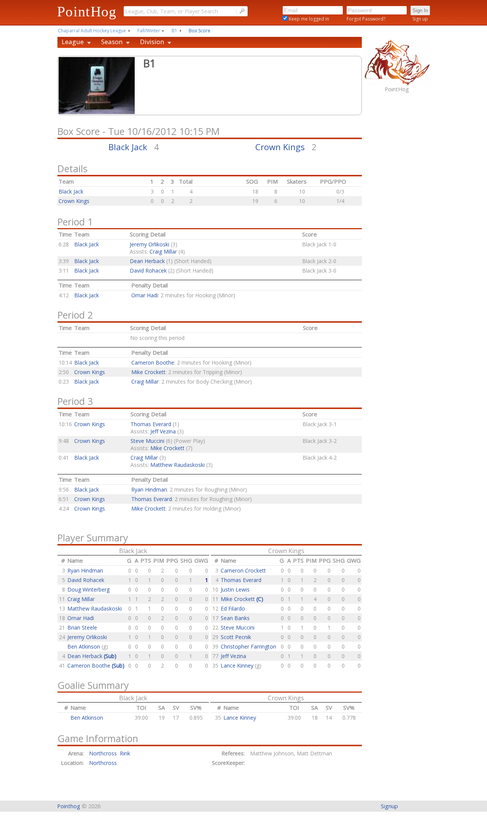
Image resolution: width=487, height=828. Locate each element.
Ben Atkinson (84, 646)
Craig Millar (163, 251)
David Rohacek (148, 270)
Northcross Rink (109, 753)
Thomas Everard (151, 424)
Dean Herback (147, 261)
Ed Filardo (233, 608)
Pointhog (68, 806)
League (73, 41)
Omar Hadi (144, 295)
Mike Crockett (148, 372)
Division (152, 41)
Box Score (199, 30)
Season (112, 41)
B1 (174, 30)
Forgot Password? (366, 19)
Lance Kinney (238, 665)
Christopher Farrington (248, 646)
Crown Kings (280, 146)
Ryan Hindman (149, 489)
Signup (389, 806)
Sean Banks (235, 618)
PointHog (87, 11)
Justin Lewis (235, 589)
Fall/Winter (148, 30)
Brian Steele (82, 627)
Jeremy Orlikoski (149, 244)
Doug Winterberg (88, 589)
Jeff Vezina (163, 431)
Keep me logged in (308, 19)
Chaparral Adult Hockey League (92, 30)
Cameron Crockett (243, 570)
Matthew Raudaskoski (177, 464)
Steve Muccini (147, 440)
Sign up (420, 19)
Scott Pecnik (236, 637)
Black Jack (127, 146)
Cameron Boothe (152, 362)
